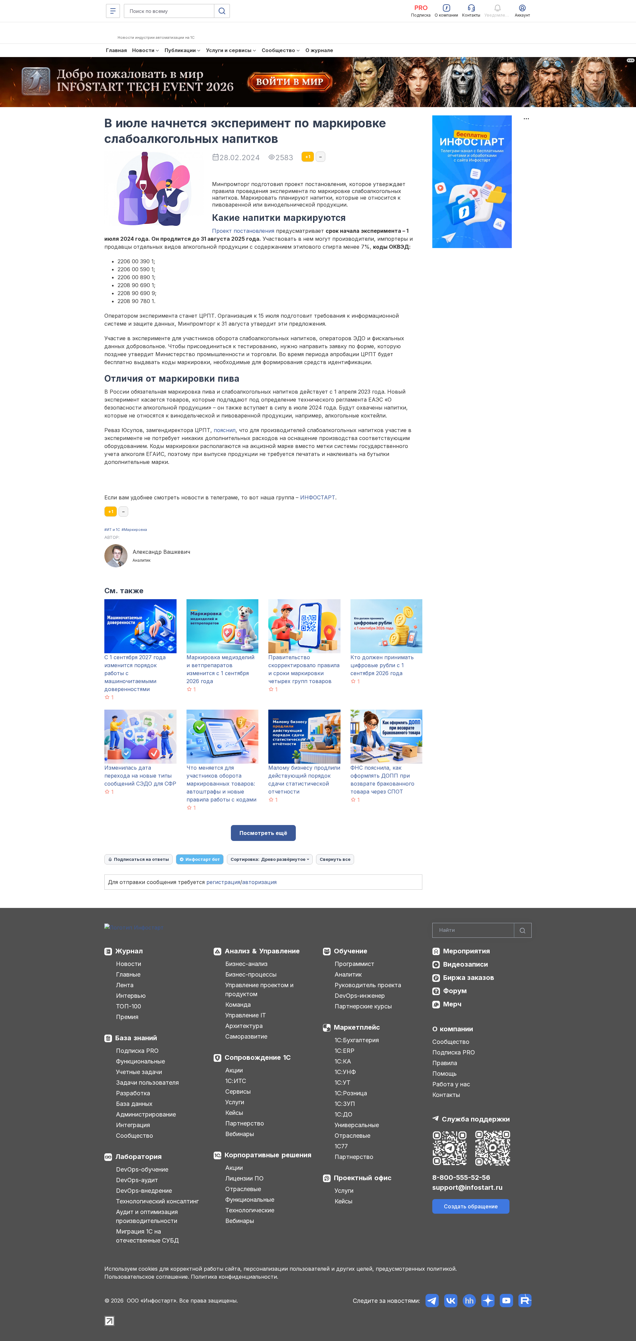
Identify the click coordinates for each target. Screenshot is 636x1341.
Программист (354, 963)
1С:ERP (344, 1050)
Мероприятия (466, 951)
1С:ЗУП (345, 1103)
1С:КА (343, 1061)
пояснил (225, 430)
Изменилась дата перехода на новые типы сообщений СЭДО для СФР (140, 775)
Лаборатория (138, 1157)
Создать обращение (471, 1206)
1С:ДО (343, 1114)
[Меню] (113, 11)
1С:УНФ (345, 1071)
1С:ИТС (235, 1080)
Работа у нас (451, 1084)
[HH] (469, 1301)
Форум (455, 991)
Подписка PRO (137, 1050)
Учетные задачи (139, 1071)
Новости (128, 963)
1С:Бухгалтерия (357, 1040)
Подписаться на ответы (141, 859)
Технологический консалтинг (157, 1201)
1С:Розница (351, 1093)
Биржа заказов (468, 978)
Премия (127, 1016)
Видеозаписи (465, 964)
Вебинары (239, 1133)
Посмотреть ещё (263, 833)
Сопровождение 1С (258, 1057)
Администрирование (146, 1114)
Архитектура (244, 1025)
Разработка (133, 1093)
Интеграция (133, 1124)
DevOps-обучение (142, 1169)
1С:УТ (342, 1082)
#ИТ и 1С (112, 529)
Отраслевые (243, 1188)
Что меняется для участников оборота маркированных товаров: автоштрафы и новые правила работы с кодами (221, 783)
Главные (128, 974)
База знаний (136, 1038)
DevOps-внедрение (144, 1190)
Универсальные (357, 1124)
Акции (234, 1070)
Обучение (350, 951)
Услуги (234, 1102)
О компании (452, 1029)
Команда (238, 1004)
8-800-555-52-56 (461, 1177)
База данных (134, 1103)
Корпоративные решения (268, 1155)
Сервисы (238, 1091)
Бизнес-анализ (246, 963)
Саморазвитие (246, 1036)
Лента (124, 985)
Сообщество (134, 1135)
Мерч (452, 1004)
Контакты (446, 1094)
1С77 (341, 1146)
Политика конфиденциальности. (234, 1276)
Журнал (129, 951)
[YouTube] (506, 1301)
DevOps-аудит (137, 1180)
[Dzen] (488, 1301)
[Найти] (523, 930)
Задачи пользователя (147, 1082)
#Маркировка (134, 529)
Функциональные (140, 1061)
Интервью (131, 995)
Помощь (444, 1073)
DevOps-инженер (360, 995)
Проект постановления (243, 230)
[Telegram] (432, 1301)
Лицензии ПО (244, 1178)
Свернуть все (335, 859)
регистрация (223, 882)
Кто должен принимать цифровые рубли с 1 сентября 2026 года (382, 665)
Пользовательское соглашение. (146, 1276)
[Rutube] (525, 1301)
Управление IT (245, 1015)
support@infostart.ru (467, 1187)
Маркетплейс (357, 1027)
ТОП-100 (128, 1006)
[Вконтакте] (450, 1301)
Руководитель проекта (368, 985)
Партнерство (244, 1123)
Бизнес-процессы (251, 974)
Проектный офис (363, 1178)
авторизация (259, 882)
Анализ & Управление (262, 951)
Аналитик (348, 974)
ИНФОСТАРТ (317, 497)
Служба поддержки (476, 1119)
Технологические (249, 1210)
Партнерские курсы (363, 1006)
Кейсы (234, 1112)
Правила (444, 1062)
